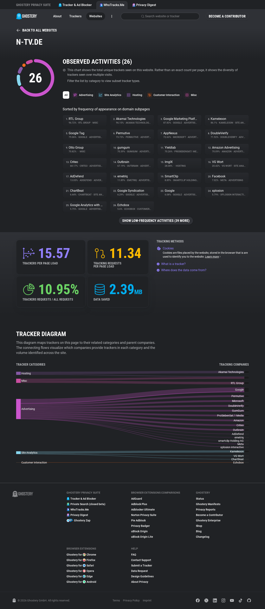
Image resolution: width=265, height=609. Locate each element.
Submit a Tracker (141, 565)
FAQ (133, 554)
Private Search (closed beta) (87, 504)
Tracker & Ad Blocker (77, 5)
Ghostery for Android (81, 581)
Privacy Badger (140, 525)
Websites (95, 16)
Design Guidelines (142, 576)
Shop (199, 525)
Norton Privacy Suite (143, 515)
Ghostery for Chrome (81, 554)
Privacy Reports (205, 509)
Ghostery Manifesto (208, 504)
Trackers (75, 16)
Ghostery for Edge (80, 576)
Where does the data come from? (183, 270)
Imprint (147, 600)
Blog (199, 531)
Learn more (212, 256)
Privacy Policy (131, 600)
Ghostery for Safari (80, 565)
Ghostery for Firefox (81, 560)
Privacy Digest (146, 5)
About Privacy (139, 581)
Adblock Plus (139, 504)
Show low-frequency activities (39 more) (156, 221)
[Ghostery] (26, 16)
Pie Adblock (138, 520)
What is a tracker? (173, 264)
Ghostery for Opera (80, 570)
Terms (116, 600)
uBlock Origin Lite (142, 536)
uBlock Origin (139, 531)
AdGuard (136, 498)
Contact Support (141, 560)
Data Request (139, 570)
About (57, 16)
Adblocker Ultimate (143, 509)
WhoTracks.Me (114, 5)
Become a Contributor (227, 16)
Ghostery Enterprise (208, 520)
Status (200, 498)
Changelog (202, 536)
